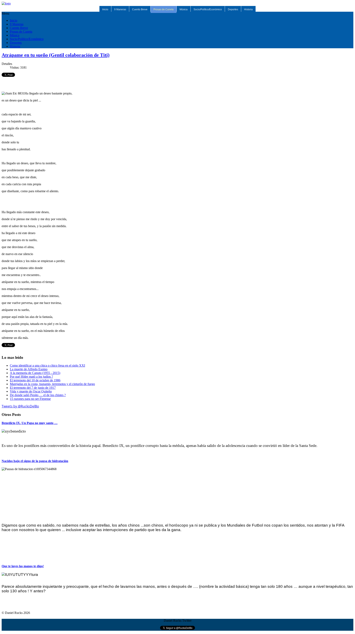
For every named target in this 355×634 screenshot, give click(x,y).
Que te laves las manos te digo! (23, 566)
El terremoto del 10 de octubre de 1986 (35, 380)
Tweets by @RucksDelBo (20, 406)
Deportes (233, 9)
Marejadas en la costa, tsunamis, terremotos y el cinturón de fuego (52, 384)
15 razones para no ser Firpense (30, 398)
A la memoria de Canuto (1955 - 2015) (35, 373)
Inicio (105, 9)
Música (184, 9)
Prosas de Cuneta (163, 9)
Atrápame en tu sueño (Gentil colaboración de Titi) (55, 55)
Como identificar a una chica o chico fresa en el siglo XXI (47, 365)
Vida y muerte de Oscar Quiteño (31, 391)
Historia (248, 9)
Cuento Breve (140, 9)
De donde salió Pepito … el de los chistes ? (38, 395)
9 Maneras (120, 9)
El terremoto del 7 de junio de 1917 (33, 387)
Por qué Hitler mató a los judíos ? (31, 376)
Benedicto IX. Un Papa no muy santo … (30, 423)
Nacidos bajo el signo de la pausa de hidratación (35, 461)
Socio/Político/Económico (208, 9)
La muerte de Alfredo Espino (28, 369)
